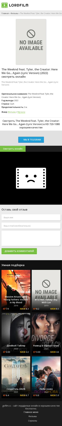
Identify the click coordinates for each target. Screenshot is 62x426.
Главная (5, 13)
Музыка (21, 112)
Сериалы (32, 420)
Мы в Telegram (32, 139)
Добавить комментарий (19, 251)
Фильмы (14, 13)
